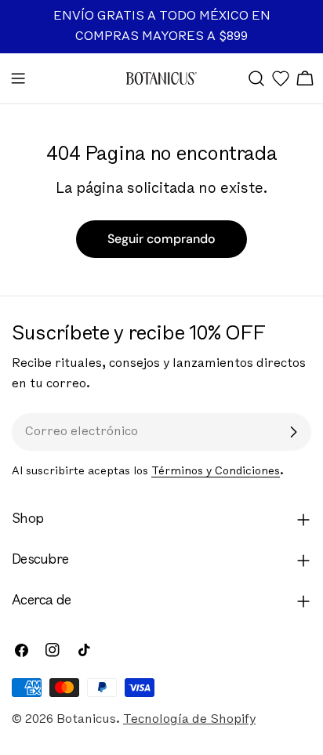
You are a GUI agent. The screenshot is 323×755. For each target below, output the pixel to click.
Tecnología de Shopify (189, 719)
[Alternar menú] (18, 78)
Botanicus (86, 719)
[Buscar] (256, 78)
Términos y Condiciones (215, 471)
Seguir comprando (161, 238)
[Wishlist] (281, 78)
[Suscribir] (293, 432)
